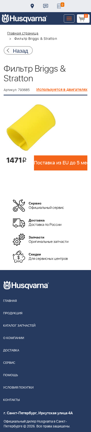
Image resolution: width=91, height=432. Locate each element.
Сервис (9, 363)
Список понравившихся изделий (59, 6)
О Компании (13, 338)
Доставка (32, 6)
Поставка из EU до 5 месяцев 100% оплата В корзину (60, 163)
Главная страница (23, 33)
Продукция (12, 313)
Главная (10, 301)
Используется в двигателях (61, 90)
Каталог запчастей (19, 325)
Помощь (10, 375)
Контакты (45, 6)
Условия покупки (18, 387)
